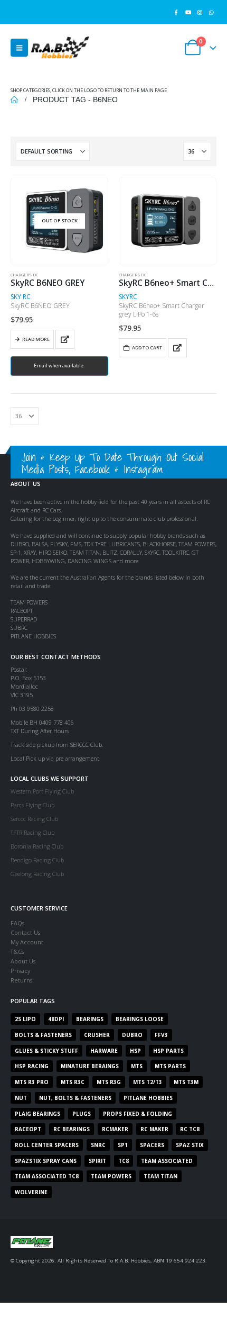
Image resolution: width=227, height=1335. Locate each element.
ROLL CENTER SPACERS (47, 1145)
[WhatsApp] (211, 12)
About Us (23, 961)
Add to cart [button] (147, 347)
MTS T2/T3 (147, 1082)
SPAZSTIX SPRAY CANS (46, 1161)
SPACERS (152, 1145)
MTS (137, 1066)
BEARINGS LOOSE (140, 1019)
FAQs (17, 923)
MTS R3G (109, 1082)
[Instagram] (200, 12)
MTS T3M (186, 1082)
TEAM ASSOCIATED (167, 1161)
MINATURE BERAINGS (90, 1066)
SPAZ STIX (190, 1145)
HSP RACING (32, 1066)
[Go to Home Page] (14, 99)
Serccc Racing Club (34, 819)
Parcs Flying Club (32, 805)
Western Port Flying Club (42, 791)
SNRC (98, 1145)
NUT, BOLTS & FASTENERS (75, 1098)
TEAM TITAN (160, 1176)
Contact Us (25, 932)
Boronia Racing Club (37, 846)
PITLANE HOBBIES (148, 1098)
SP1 (123, 1145)
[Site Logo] (60, 47)
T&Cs (17, 951)
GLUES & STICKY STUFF (46, 1050)
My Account (27, 942)
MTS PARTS (170, 1066)
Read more (36, 339)
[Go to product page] (167, 220)
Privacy (20, 971)
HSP (135, 1050)
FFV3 (161, 1035)
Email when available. (59, 365)
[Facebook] (176, 12)
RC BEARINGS (71, 1129)
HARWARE (104, 1050)
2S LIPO (25, 1019)
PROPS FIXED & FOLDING (137, 1113)
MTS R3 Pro (32, 1082)
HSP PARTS (168, 1050)
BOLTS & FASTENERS (43, 1035)
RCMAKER (115, 1129)
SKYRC (128, 296)
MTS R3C (72, 1082)
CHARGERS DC (24, 274)
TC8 (123, 1161)
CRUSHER (97, 1035)
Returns (21, 980)
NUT (21, 1098)
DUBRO (132, 1035)
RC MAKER (154, 1129)
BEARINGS (89, 1019)
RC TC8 (190, 1129)
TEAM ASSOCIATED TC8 (47, 1176)
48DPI (56, 1019)
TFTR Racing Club (32, 832)
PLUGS (81, 1113)
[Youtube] (188, 12)
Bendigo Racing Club (37, 860)
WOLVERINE (31, 1192)
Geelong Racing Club (37, 874)
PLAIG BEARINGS (37, 1113)
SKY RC (21, 296)
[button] (19, 48)
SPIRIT (97, 1161)
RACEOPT (28, 1129)
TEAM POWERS (111, 1176)
